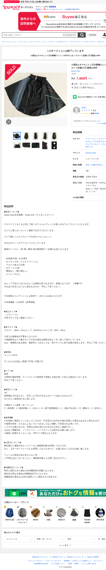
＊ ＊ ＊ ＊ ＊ (86, 110)
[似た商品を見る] (8, 121)
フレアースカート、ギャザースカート (83, 42)
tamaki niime (75, 71)
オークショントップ (9, 42)
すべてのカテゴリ (69, 35)
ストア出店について (58, 564)
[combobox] (32, 35)
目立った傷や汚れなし (95, 165)
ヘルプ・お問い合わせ (88, 564)
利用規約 (67, 561)
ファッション (22, 42)
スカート (51, 42)
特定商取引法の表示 (41, 564)
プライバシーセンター (53, 561)
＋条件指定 (92, 35)
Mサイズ (101, 42)
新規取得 (52, 7)
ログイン (39, 9)
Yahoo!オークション (40, 557)
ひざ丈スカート (62, 42)
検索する (82, 35)
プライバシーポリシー (35, 561)
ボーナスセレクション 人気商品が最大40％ (63, 9)
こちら (98, 121)
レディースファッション (37, 42)
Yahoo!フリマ (57, 557)
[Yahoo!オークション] (18, 6)
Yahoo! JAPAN (93, 557)
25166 (96, 113)
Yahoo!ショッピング (75, 557)
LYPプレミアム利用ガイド (82, 561)
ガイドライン (98, 561)
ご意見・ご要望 (72, 564)
